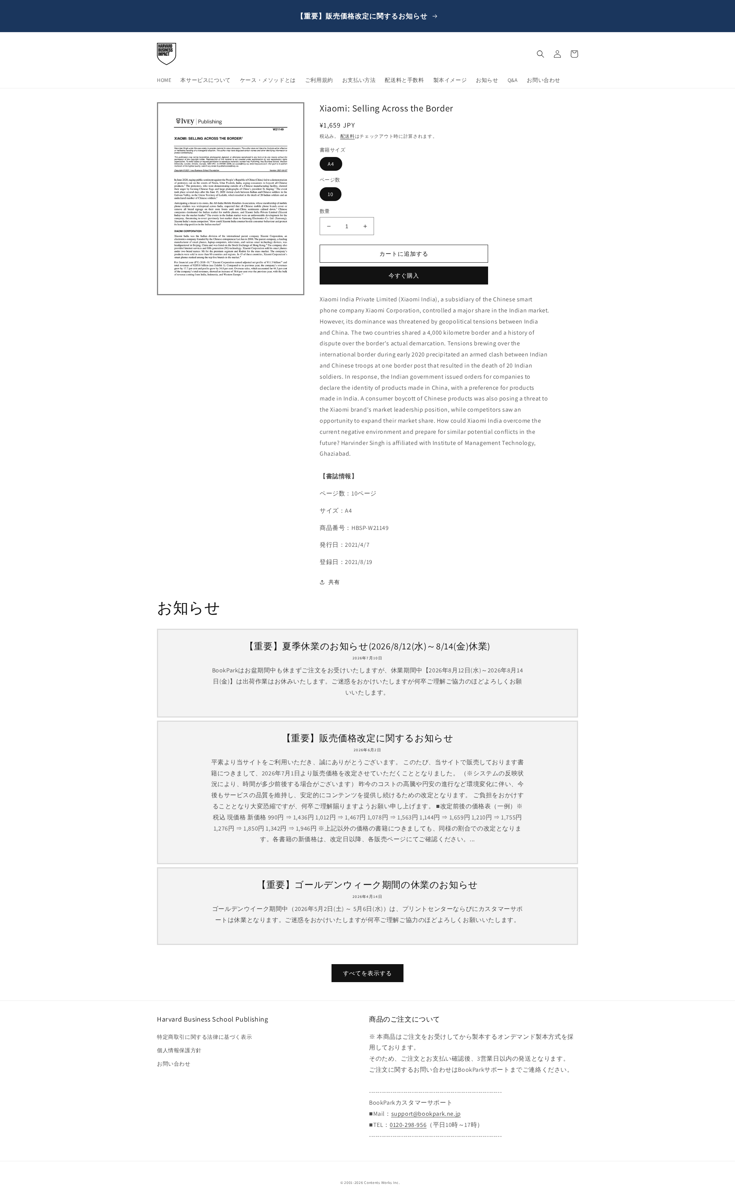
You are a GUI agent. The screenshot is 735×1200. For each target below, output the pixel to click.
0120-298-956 (408, 1125)
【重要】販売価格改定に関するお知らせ (368, 738)
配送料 (347, 136)
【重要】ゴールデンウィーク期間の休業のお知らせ (367, 885)
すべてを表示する (367, 973)
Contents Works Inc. (382, 1182)
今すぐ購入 (404, 275)
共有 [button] (334, 582)
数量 (325, 211)
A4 (331, 163)
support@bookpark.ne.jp (426, 1114)
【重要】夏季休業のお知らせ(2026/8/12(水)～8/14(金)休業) (367, 646)
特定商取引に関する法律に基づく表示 (204, 1036)
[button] (540, 54)
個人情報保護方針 (179, 1050)
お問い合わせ (174, 1063)
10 (330, 194)
